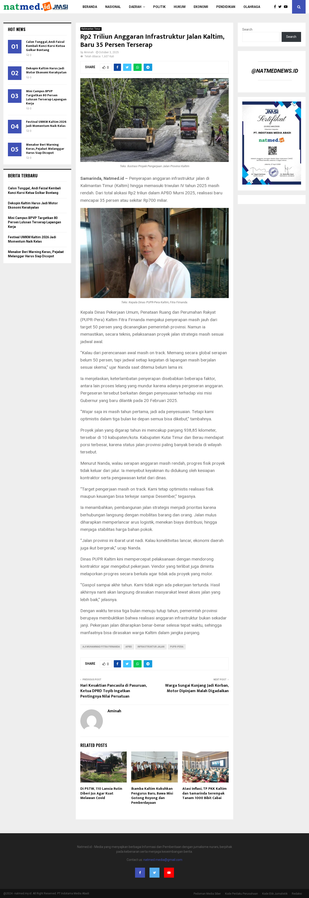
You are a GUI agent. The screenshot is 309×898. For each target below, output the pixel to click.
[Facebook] (276, 7)
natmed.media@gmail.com (162, 860)
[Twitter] (281, 7)
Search (247, 29)
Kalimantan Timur (90, 29)
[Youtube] (287, 7)
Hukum (179, 7)
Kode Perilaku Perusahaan (241, 893)
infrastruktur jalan (151, 646)
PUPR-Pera (176, 646)
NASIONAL (113, 7)
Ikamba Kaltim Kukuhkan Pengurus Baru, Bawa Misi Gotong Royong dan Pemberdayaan (152, 796)
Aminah (89, 52)
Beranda (90, 7)
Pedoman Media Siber (207, 893)
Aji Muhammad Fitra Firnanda (101, 646)
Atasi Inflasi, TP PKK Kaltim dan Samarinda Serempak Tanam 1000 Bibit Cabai (204, 793)
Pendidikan (225, 7)
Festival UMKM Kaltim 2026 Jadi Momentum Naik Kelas (46, 123)
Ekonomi (201, 7)
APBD (129, 646)
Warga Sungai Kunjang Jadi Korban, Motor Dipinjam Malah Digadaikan (197, 688)
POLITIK (159, 7)
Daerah (135, 7)
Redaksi (297, 893)
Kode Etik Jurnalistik (275, 893)
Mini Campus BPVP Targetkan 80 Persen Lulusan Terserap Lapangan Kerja (46, 97)
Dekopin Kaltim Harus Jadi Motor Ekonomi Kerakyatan (46, 70)
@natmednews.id (275, 71)
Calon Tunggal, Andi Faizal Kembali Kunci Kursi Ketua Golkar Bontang (45, 46)
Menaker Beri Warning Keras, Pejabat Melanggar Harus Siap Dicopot (45, 148)
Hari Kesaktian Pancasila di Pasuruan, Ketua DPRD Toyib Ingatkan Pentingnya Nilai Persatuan (113, 691)
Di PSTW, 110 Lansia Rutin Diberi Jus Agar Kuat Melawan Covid (101, 793)
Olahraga (251, 7)
